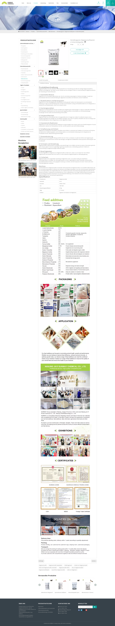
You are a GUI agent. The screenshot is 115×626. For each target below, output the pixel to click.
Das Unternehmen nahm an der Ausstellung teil (28, 160)
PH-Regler (23, 97)
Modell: (40, 80)
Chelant (22, 93)
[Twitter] (84, 610)
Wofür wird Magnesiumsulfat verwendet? (48, 567)
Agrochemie (40, 606)
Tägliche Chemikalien (24, 85)
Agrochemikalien (23, 110)
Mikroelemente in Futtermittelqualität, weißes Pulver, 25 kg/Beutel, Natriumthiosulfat (88, 592)
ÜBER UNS (22, 603)
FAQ (57, 3)
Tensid (22, 87)
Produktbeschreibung (44, 83)
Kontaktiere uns (74, 3)
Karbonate (23, 127)
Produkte (36, 3)
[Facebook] (79, 610)
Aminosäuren (24, 76)
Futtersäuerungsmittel (26, 70)
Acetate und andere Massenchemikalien (28, 131)
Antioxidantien (24, 50)
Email (103, 3)
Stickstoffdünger (24, 112)
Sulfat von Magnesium (72, 569)
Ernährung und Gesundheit (26, 54)
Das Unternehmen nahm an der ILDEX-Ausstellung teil (28, 177)
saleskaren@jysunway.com (65, 609)
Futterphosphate (24, 82)
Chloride (23, 125)
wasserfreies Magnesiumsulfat (58, 569)
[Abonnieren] (95, 607)
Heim (23, 3)
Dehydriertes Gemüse (25, 57)
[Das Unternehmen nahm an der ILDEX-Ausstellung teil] (28, 169)
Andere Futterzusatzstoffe (26, 74)
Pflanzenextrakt (24, 63)
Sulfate (22, 123)
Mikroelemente (24, 78)
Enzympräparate (24, 68)
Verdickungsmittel (25, 61)
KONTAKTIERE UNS (64, 603)
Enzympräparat (24, 52)
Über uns (29, 3)
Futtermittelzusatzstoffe (25, 66)
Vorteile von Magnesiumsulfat (80, 565)
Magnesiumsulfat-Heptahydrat (55, 565)
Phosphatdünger (24, 114)
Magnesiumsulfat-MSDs (64, 567)
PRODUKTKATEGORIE (45, 603)
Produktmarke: (61, 80)
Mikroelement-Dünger (26, 116)
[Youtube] (86, 610)
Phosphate (23, 46)
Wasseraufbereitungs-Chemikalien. (45, 612)
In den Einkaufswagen (78, 53)
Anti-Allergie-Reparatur (26, 101)
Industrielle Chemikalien (25, 136)
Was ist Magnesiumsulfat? (77, 567)
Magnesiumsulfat (43, 565)
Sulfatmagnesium (68, 565)
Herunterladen (64, 3)
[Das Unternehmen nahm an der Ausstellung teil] (28, 152)
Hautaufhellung (24, 105)
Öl (21, 103)
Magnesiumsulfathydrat (44, 569)
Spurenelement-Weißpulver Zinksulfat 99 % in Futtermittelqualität (61, 592)
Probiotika (23, 72)
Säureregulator (24, 48)
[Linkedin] (81, 610)
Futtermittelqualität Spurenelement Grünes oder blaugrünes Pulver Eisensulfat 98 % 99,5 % (74, 592)
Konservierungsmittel (25, 55)
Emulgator (23, 89)
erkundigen (79, 49)
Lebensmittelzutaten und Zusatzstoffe (28, 43)
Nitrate (22, 121)
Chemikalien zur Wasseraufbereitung (28, 129)
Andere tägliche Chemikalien (27, 107)
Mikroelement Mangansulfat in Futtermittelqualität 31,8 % (47, 592)
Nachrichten (51, 3)
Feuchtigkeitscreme (25, 99)
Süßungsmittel (24, 59)
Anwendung (43, 3)
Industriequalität (23, 119)
